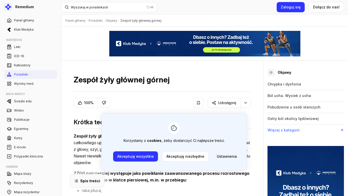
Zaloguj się (291, 7)
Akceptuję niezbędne (185, 156)
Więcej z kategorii (283, 130)
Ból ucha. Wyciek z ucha (289, 95)
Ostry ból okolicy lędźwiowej (293, 118)
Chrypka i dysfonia (284, 84)
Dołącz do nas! (326, 7)
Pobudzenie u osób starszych (293, 107)
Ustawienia (227, 156)
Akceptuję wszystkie (135, 156)
